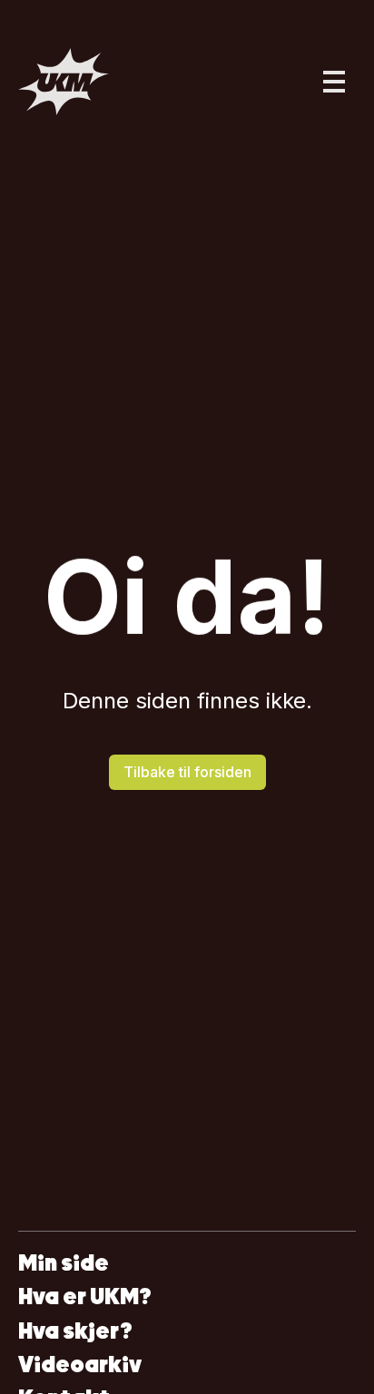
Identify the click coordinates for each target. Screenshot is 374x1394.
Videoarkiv (80, 1364)
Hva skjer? (75, 1331)
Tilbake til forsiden (187, 772)
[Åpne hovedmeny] (334, 81)
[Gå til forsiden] (63, 81)
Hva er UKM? (85, 1296)
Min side (63, 1263)
